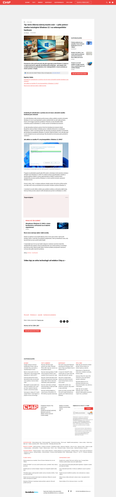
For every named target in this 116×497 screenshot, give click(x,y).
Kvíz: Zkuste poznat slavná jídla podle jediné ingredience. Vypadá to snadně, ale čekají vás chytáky (75, 465)
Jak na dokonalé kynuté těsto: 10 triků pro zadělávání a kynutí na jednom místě (74, 469)
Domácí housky (70, 447)
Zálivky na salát (89, 446)
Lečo (56, 447)
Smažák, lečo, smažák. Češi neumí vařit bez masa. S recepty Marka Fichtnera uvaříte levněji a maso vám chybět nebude (73, 461)
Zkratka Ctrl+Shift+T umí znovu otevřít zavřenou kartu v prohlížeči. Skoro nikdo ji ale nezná (40, 465)
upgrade (40, 314)
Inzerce (61, 408)
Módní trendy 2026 (44, 443)
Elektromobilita (59, 2)
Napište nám (40, 320)
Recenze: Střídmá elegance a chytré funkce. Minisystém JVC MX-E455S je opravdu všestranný (49, 392)
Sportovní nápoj (81, 446)
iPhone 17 (75, 452)
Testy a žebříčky (45, 363)
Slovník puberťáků (46, 442)
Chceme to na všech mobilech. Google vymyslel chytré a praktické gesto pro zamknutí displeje (78, 65)
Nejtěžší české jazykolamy (72, 442)
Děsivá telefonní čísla (36, 442)
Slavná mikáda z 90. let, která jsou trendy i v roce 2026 (71, 481)
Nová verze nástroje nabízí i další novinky (35, 85)
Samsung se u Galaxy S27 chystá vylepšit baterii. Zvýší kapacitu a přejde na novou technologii (31, 393)
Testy (33, 2)
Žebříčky (40, 2)
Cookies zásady (44, 415)
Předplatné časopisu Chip (47, 405)
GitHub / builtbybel (32, 252)
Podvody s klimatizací (87, 452)
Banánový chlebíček (65, 446)
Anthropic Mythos (37, 452)
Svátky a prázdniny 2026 (34, 443)
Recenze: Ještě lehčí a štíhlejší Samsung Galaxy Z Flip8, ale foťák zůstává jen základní (49, 386)
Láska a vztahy (82, 442)
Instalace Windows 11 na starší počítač (62, 450)
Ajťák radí (25, 443)
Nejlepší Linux (27, 453)
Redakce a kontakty (64, 405)
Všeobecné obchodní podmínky (48, 410)
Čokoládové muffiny (55, 446)
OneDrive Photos (75, 450)
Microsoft (26, 314)
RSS (60, 410)
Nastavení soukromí (45, 412)
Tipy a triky (69, 2)
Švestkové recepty (62, 447)
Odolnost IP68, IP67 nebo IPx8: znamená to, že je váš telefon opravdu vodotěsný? (83, 377)
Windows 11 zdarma (28, 452)
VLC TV (80, 452)
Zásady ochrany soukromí (47, 413)
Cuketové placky (27, 447)
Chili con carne (73, 446)
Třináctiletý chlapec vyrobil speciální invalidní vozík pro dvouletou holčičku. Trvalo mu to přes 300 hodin (40, 473)
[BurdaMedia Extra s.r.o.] (30, 407)
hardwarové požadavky (49, 314)
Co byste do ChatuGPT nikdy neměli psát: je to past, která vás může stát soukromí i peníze (66, 373)
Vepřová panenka (37, 446)
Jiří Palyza (26, 32)
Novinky (27, 2)
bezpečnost (62, 363)
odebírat (88, 408)
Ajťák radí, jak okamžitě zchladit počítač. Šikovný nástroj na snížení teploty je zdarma (83, 366)
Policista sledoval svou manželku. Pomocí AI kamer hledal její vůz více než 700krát (77, 45)
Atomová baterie (45, 452)
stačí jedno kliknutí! (56, 72)
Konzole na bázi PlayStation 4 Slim (57, 452)
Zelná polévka (35, 447)
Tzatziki (40, 447)
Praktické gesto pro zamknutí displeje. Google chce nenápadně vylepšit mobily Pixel (40, 469)
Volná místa (43, 407)
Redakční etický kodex (64, 407)
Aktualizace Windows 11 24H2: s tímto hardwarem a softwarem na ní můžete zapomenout (38, 225)
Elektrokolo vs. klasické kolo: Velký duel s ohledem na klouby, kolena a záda (83, 372)
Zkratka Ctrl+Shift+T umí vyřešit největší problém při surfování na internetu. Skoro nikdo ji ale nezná (77, 55)
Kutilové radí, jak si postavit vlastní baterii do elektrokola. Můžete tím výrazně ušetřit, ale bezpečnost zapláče (39, 478)
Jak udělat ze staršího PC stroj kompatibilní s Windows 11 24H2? (41, 83)
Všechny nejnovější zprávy (32, 330)
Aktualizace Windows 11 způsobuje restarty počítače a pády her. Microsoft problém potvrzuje (39, 482)
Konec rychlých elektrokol (47, 450)
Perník (52, 447)
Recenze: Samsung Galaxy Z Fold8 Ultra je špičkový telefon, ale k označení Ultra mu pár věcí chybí (49, 373)
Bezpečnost (48, 2)
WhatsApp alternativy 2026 (55, 443)
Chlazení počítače (37, 450)
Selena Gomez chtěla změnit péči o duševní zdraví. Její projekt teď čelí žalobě (74, 478)
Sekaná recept (47, 447)
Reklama (43, 408)
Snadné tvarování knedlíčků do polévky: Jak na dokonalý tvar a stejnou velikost (74, 473)
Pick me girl (63, 442)
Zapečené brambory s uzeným (80, 447)
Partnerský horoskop (55, 442)
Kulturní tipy (89, 442)
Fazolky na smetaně (46, 446)
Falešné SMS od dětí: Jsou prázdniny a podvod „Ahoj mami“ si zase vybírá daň (66, 386)
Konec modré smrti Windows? (86, 450)
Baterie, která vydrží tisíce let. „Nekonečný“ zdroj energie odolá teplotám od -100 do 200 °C (32, 373)
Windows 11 (33, 314)
